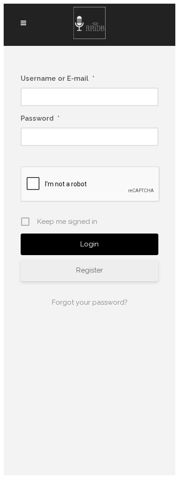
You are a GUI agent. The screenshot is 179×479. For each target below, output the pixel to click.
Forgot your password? (90, 302)
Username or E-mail (58, 78)
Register (89, 270)
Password (40, 118)
